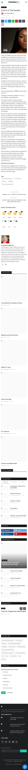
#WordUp (4, 181)
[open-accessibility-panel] (24, 766)
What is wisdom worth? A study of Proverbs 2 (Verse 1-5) (17, 725)
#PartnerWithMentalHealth (7, 184)
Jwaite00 (12, 489)
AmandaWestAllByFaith (9, 13)
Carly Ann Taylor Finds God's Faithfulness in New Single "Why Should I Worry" (14, 200)
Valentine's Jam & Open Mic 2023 (18, 515)
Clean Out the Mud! (6, 399)
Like (4, 217)
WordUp (2, 305)
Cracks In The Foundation (16, 571)
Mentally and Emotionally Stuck (9, 335)
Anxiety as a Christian (15, 501)
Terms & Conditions (17, 764)
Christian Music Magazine (7, 653)
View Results (10, 692)
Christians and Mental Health (9, 463)
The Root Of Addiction (15, 578)
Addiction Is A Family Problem (17, 585)
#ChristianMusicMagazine (7, 178)
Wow (15, 227)
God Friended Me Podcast (8, 649)
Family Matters (13, 508)
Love (15, 217)
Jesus (7, 656)
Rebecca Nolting (4, 401)
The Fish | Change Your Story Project (13, 611)
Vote (3, 692)
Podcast (4, 659)
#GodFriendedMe (21, 646)
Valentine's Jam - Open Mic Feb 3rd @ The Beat (14, 194)
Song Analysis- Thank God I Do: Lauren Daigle (17, 487)
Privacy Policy (8, 764)
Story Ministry (13, 656)
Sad (9, 227)
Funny (20, 217)
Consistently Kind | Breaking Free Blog (11, 303)
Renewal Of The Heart (15, 493)
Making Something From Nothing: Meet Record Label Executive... (17, 731)
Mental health (12, 646)
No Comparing (5, 431)
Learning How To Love (15, 593)
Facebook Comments (7, 470)
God (3, 656)
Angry (3, 227)
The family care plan (20, 653)
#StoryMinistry (18, 178)
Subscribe (23, 751)
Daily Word (4, 7)
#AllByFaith (10, 181)
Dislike (9, 217)
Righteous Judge (5, 367)
